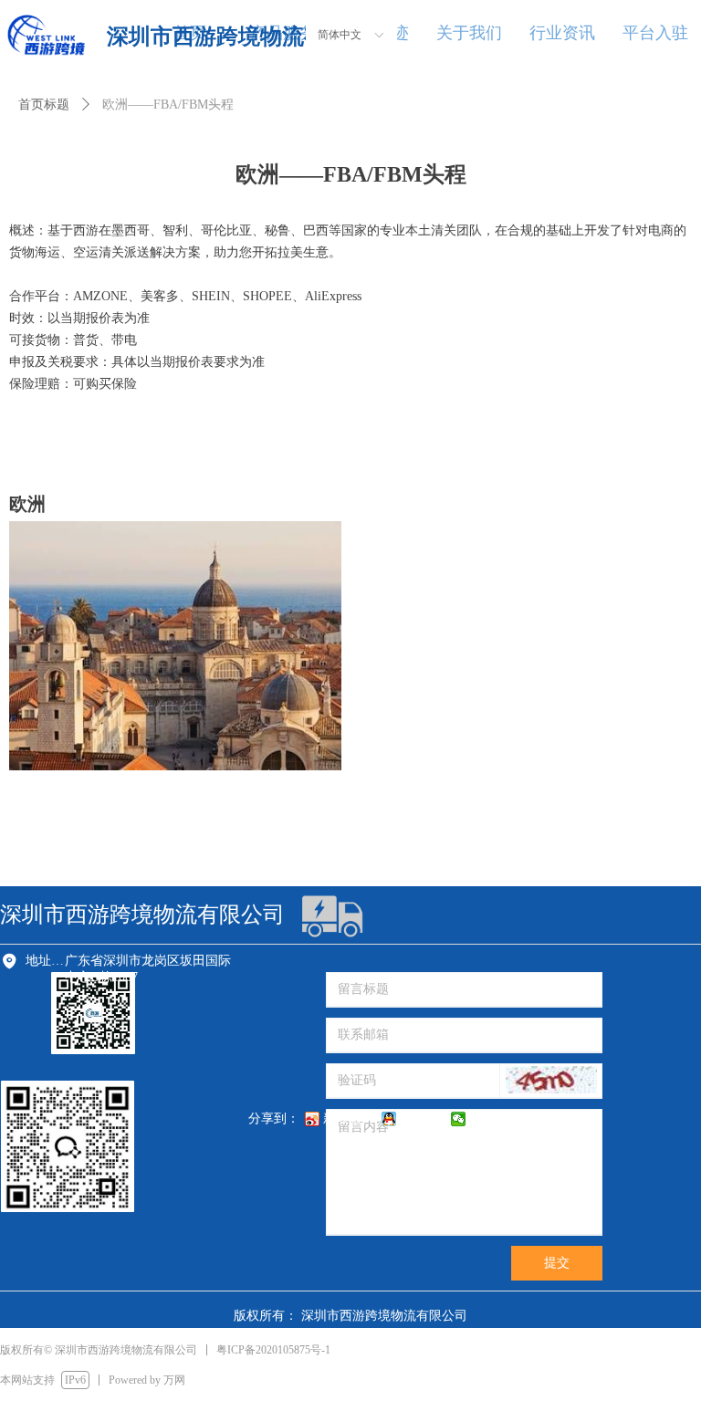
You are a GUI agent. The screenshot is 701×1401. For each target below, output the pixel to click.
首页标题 (43, 104)
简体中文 (339, 34)
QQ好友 (422, 1118)
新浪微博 (348, 1118)
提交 (557, 1263)
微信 (482, 1118)
